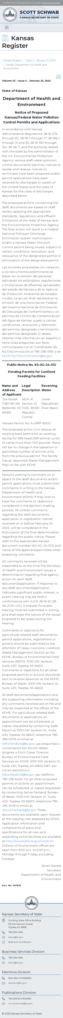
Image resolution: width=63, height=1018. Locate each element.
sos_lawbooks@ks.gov (20, 1003)
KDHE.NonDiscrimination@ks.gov (27, 356)
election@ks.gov (17, 983)
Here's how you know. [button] (51, 3)
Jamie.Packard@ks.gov (19, 810)
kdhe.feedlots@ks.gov (18, 743)
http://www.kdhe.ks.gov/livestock (30, 841)
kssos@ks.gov (15, 937)
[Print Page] (58, 76)
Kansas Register (12, 60)
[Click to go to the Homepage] (31, 14)
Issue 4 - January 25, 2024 (41, 60)
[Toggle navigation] (6, 27)
